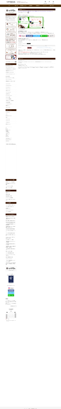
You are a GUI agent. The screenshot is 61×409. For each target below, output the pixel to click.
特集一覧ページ (8, 192)
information (8, 190)
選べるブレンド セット (9, 115)
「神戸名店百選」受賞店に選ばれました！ (10, 249)
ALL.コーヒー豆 (8, 107)
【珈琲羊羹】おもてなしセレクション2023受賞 (10, 242)
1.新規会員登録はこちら (8, 138)
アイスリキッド (8, 112)
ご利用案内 (30, 5)
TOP (9, 5)
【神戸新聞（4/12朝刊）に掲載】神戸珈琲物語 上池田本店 (11, 246)
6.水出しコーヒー (8, 90)
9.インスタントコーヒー (9, 95)
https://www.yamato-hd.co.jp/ (11, 20)
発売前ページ (7, 105)
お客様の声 (37, 5)
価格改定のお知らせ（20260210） (10, 216)
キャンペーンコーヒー (9, 79)
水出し (7, 117)
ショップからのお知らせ (10, 214)
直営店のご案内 (8, 194)
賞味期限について (8, 208)
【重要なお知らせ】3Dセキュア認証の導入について (10, 218)
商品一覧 (16, 5)
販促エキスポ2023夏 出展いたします (10, 235)
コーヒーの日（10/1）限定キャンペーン (11, 231)
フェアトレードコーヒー (9, 258)
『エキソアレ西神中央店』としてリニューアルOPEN (10, 261)
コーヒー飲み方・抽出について (10, 206)
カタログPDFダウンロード (11, 285)
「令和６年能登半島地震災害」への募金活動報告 (10, 224)
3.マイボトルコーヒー (8, 85)
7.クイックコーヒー (8, 92)
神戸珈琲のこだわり (23, 5)
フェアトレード (8, 120)
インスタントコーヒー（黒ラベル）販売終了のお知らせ (10, 237)
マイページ (44, 5)
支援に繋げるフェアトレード (9, 70)
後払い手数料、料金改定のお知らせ (10, 220)
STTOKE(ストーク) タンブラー (10, 72)
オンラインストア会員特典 (9, 197)
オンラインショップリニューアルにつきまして (10, 255)
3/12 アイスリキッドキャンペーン (10, 67)
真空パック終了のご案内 (9, 251)
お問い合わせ (52, 5)
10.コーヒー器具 (8, 97)
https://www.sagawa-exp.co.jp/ (11, 19)
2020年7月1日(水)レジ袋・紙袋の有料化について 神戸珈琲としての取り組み (11, 264)
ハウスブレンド (8, 122)
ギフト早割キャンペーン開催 (9, 239)
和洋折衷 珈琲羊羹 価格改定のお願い (10, 222)
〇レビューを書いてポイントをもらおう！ (10, 199)
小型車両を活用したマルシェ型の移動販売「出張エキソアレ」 (10, 227)
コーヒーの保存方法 (8, 211)
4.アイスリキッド (8, 87)
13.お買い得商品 (8, 102)
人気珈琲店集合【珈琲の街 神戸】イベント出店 (10, 244)
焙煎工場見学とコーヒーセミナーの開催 (10, 184)
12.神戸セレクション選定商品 (10, 100)
